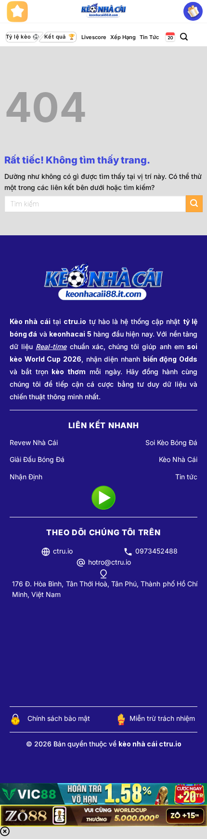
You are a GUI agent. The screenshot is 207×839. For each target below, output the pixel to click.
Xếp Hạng (123, 37)
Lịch (169, 37)
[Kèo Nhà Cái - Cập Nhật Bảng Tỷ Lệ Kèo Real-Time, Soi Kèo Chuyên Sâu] (104, 11)
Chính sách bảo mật (58, 718)
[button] (184, 36)
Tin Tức (149, 37)
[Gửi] (194, 203)
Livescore (93, 37)
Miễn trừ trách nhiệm (162, 718)
